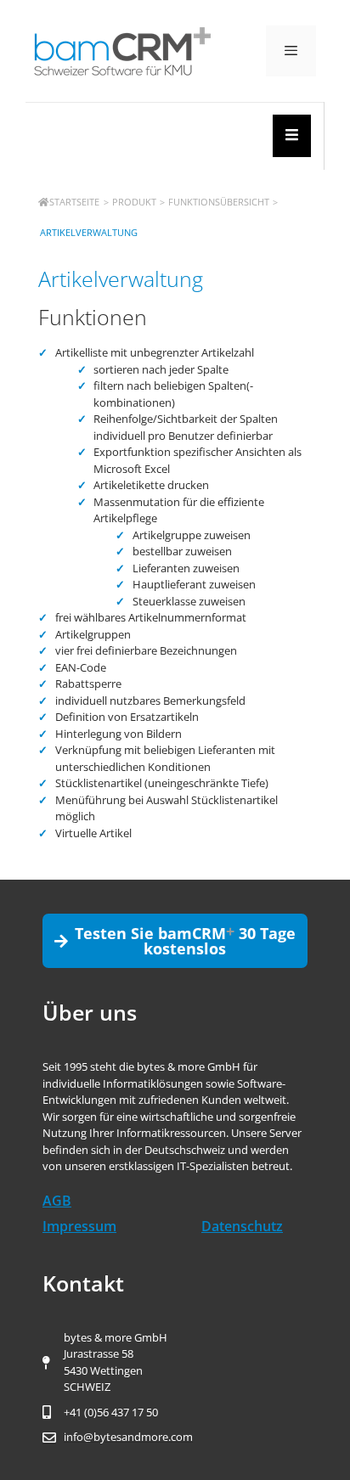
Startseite (74, 201)
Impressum (79, 1226)
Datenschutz (242, 1226)
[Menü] (291, 50)
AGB (56, 1200)
